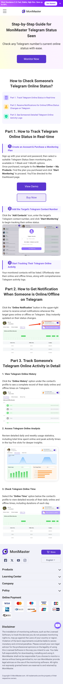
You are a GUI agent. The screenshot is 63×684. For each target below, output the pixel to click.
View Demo (31, 186)
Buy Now (31, 198)
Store (53, 552)
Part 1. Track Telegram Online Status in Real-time (32, 97)
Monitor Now (31, 59)
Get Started (50, 3)
